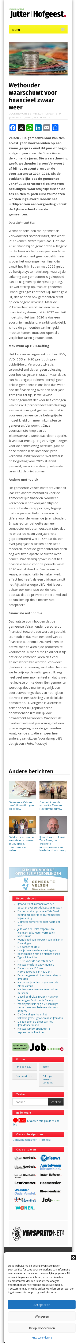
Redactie (21, 113)
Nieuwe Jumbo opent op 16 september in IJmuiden (34, 1030)
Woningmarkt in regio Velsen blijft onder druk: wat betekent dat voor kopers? (38, 1007)
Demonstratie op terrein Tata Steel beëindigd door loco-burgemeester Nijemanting (39, 914)
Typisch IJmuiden (28, 957)
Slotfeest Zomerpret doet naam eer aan (39, 923)
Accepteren (42, 1305)
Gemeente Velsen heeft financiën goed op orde (22, 805)
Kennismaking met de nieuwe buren (39, 954)
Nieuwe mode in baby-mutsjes (36, 964)
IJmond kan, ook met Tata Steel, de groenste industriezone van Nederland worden (52, 843)
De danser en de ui (29, 947)
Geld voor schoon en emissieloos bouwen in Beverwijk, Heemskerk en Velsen (22, 843)
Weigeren (42, 1316)
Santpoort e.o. (43, 117)
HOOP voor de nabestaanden (35, 961)
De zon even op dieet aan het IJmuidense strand (35, 1023)
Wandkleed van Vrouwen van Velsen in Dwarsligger (40, 941)
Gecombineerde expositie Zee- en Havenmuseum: (50, 805)
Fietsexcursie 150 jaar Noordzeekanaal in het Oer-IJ (35, 970)
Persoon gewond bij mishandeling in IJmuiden (39, 977)
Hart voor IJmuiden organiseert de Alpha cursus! (38, 984)
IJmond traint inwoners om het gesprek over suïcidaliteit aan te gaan (40, 905)
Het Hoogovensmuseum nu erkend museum (38, 991)
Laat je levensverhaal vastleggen (37, 950)
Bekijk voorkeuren (42, 1328)
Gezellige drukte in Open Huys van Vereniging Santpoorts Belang (38, 998)
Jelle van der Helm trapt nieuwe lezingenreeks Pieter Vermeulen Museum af (36, 932)
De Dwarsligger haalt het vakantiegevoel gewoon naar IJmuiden (40, 1016)
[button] (73, 1257)
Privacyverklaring (42, 1337)
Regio (29, 117)
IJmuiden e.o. (16, 117)
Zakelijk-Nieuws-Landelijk (47, 1079)
